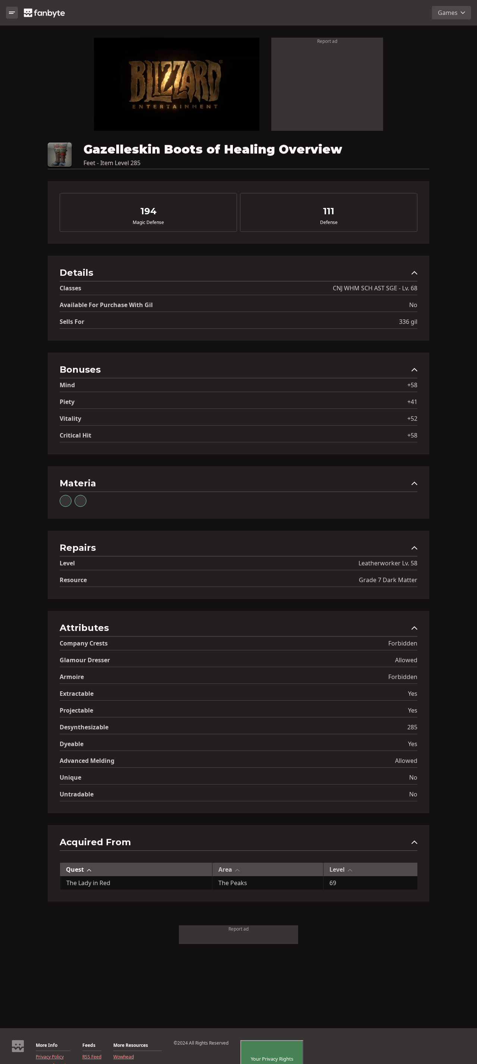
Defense (329, 222)
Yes (412, 693)
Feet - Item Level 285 (111, 163)
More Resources (130, 1045)
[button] (238, 274)
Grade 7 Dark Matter (388, 580)
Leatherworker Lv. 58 (387, 563)
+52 (412, 418)
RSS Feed (91, 1057)
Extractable (77, 693)
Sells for (72, 321)
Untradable (77, 794)
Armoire (72, 677)
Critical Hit (75, 435)
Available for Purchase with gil (106, 305)
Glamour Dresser (85, 660)
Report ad (327, 41)
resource (73, 580)
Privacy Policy (50, 1057)
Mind (67, 385)
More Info (46, 1045)
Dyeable (71, 744)
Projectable (76, 710)
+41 (412, 401)
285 (412, 727)
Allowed (406, 660)
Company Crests (84, 643)
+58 (412, 385)
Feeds (88, 1045)
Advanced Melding (87, 760)
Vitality (70, 418)
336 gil (408, 321)
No (413, 305)
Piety (67, 401)
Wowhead (123, 1057)
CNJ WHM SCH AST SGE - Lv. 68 (375, 288)
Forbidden (402, 643)
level (67, 563)
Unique (70, 777)
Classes (70, 288)
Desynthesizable (84, 727)
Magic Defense (148, 222)
